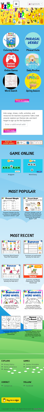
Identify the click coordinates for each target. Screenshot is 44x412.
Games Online (31, 367)
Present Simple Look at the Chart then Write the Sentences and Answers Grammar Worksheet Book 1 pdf (32, 215)
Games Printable (32, 364)
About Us (7, 369)
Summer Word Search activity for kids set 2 (11, 280)
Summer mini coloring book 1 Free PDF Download (11, 332)
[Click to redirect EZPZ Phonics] (22, 142)
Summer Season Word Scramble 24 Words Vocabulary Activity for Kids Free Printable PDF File (33, 334)
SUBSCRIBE (10, 130)
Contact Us (8, 386)
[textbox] (35, 4)
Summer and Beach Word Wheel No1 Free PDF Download (11, 307)
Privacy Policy (9, 364)
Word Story (33, 174)
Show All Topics (22, 101)
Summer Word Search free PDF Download (11, 256)
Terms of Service (10, 367)
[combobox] (35, 3)
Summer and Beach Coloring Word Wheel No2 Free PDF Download (33, 307)
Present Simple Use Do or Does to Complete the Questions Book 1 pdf (11, 214)
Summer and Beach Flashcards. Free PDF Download (33, 281)
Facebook (29, 386)
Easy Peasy (38, 409)
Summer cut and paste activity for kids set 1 (33, 256)
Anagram (11, 174)
